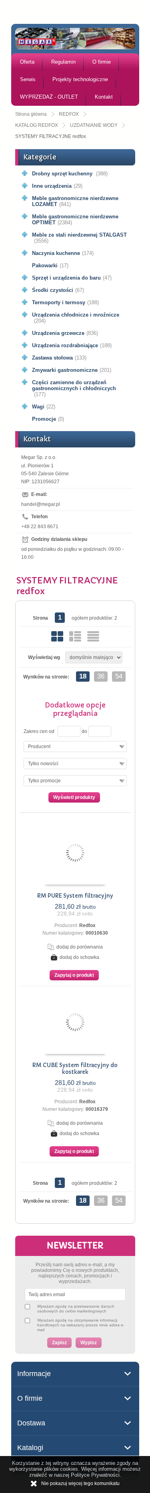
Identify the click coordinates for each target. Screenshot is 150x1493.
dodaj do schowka (79, 957)
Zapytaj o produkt (74, 975)
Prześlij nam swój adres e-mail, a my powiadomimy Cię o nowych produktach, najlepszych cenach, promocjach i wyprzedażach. (75, 1273)
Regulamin (63, 62)
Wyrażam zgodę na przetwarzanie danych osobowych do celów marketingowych (75, 1308)
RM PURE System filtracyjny (75, 895)
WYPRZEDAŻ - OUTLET (49, 97)
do (84, 731)
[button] (75, 746)
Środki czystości (58, 290)
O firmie (101, 62)
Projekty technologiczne (80, 79)
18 (82, 676)
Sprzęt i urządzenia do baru (72, 278)
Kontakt (104, 97)
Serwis (28, 79)
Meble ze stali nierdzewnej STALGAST (79, 238)
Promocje (48, 419)
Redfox (87, 925)
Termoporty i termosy (65, 302)
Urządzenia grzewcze (65, 333)
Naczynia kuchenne (63, 253)
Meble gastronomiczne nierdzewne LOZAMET (75, 201)
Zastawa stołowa (59, 358)
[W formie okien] (57, 636)
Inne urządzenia (57, 186)
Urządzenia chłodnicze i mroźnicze (75, 318)
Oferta (27, 62)
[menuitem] (26, 62)
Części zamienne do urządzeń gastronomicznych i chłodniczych (74, 388)
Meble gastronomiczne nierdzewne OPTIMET (75, 220)
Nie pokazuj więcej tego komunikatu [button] (80, 1483)
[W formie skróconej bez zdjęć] (93, 636)
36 (100, 676)
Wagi (43, 407)
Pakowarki (50, 265)
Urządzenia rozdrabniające (72, 345)
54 (118, 676)
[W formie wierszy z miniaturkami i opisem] (75, 636)
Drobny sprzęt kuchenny (70, 174)
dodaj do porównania (79, 947)
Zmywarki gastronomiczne (71, 370)
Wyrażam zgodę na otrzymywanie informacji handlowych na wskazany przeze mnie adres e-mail (80, 1325)
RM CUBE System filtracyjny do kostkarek (75, 1068)
